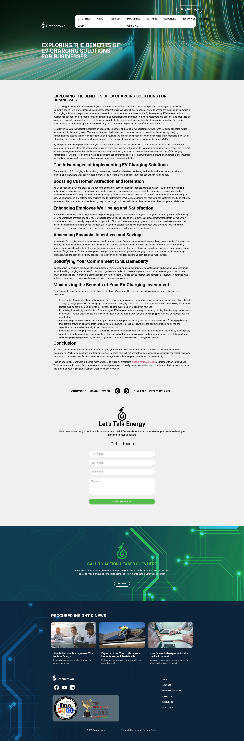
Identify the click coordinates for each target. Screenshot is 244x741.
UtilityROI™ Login (84, 20)
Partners (151, 18)
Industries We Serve (133, 20)
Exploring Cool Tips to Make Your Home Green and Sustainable (120, 655)
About (101, 18)
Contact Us (206, 20)
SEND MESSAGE (122, 501)
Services (115, 18)
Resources (169, 18)
